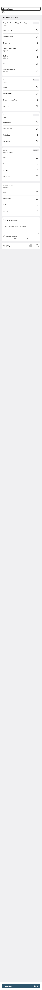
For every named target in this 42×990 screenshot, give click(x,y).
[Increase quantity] (37, 245)
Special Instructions (10, 220)
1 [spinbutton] (34, 246)
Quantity (6, 246)
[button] (21, 986)
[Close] (38, 3)
